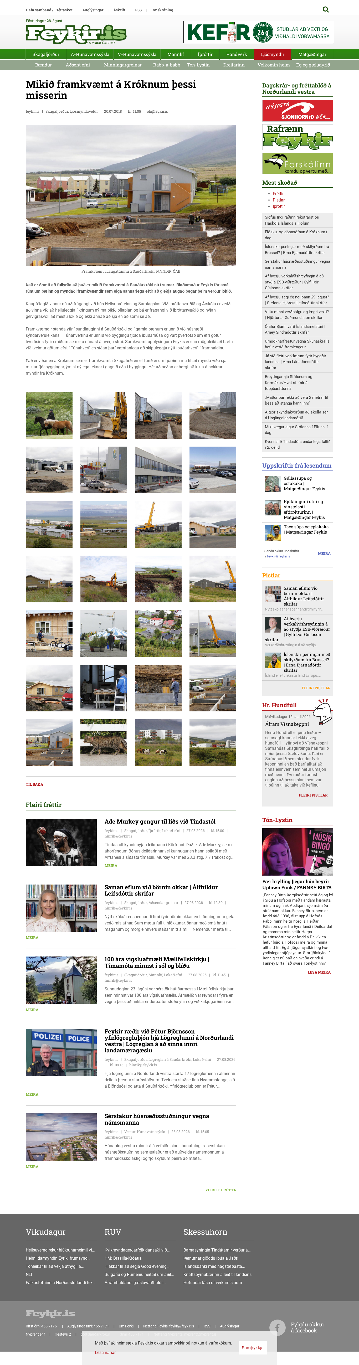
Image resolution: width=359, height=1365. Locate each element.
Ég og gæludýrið (313, 65)
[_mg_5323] (49, 687)
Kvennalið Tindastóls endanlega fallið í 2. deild (298, 444)
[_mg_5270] (103, 633)
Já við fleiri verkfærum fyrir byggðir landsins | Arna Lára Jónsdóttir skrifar (295, 362)
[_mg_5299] (49, 524)
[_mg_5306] (212, 524)
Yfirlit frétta (220, 1189)
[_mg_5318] (49, 633)
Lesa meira (319, 972)
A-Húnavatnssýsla (90, 54)
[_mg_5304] (158, 524)
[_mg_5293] (103, 469)
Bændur (43, 65)
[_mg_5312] (103, 578)
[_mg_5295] (212, 469)
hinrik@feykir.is (118, 836)
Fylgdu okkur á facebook (307, 1327)
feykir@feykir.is (278, 556)
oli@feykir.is (157, 111)
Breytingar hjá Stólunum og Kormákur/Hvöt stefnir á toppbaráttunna (288, 382)
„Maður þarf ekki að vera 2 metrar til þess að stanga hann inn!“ (296, 400)
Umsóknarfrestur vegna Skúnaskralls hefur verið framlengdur (297, 344)
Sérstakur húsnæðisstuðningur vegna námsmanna (297, 264)
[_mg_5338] (103, 742)
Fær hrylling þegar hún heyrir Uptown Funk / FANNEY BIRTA (297, 884)
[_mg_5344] (212, 742)
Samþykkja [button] (253, 1347)
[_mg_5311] (158, 578)
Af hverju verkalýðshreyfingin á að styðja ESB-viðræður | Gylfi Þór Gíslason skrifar (294, 282)
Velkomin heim (274, 65)
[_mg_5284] (158, 415)
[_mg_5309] (49, 578)
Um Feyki (126, 1326)
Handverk (236, 54)
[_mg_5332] (49, 742)
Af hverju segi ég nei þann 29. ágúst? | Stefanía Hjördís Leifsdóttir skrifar (297, 300)
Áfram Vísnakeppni (287, 724)
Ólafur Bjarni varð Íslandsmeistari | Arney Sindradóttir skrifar (295, 329)
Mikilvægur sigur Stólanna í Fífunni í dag (296, 430)
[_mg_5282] (103, 415)
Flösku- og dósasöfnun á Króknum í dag (296, 235)
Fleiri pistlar (316, 687)
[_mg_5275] (49, 415)
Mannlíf (175, 54)
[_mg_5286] (212, 415)
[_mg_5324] (103, 687)
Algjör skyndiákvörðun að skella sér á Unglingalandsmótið (296, 415)
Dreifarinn (234, 65)
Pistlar (279, 200)
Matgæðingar (312, 54)
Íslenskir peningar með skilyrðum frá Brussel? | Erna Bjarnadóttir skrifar (297, 249)
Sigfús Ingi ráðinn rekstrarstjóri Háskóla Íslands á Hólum (292, 220)
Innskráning (162, 9)
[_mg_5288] (49, 469)
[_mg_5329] (212, 687)
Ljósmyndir (272, 54)
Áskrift (119, 9)
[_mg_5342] (158, 742)
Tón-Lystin (198, 65)
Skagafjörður (46, 54)
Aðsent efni (78, 65)
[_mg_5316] (212, 578)
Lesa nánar (105, 1352)
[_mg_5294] (158, 469)
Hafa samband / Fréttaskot (49, 9)
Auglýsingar (93, 9)
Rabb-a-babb (166, 65)
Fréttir (278, 193)
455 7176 (49, 1326)
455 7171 (101, 1326)
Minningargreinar (123, 65)
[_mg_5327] (158, 687)
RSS (138, 9)
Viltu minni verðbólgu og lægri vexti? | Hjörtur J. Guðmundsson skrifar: (297, 314)
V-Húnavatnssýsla (137, 54)
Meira (111, 865)
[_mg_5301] (103, 524)
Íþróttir (279, 206)
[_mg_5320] (212, 633)
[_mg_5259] (158, 633)
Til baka (34, 784)
